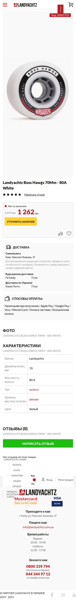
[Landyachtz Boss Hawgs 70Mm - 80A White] (38, 90)
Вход (49, 479)
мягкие (34, 399)
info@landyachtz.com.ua (38, 527)
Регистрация (65, 479)
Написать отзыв (34, 194)
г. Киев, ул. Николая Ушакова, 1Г (38, 515)
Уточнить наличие (21, 221)
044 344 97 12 (38, 574)
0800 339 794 (38, 566)
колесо (34, 389)
